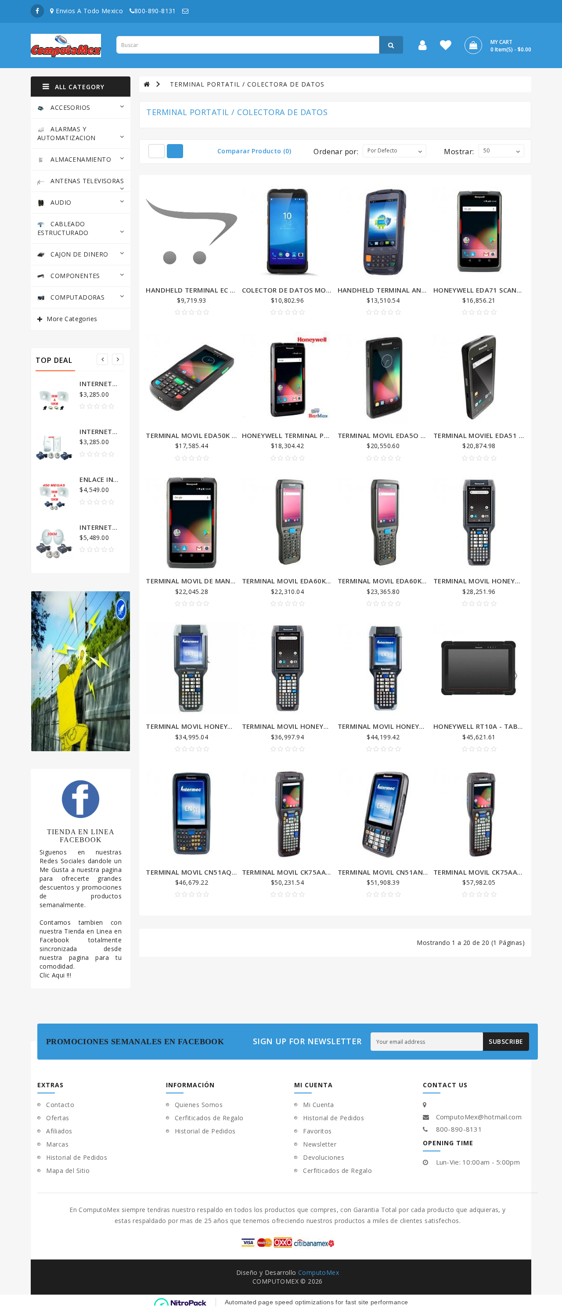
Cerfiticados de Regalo (209, 1118)
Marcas (57, 1144)
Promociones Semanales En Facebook (136, 1041)
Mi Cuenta (318, 1104)
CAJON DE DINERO (78, 254)
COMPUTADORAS (76, 297)
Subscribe (506, 1041)
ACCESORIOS (69, 107)
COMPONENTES (74, 275)
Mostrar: (459, 151)
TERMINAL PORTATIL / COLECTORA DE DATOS (247, 84)
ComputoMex (318, 1272)
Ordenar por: (335, 151)
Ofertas (57, 1118)
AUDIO (60, 202)
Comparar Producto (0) (254, 151)
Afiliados (59, 1131)
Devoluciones (323, 1157)
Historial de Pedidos (76, 1157)
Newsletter (319, 1144)
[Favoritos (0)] (445, 47)
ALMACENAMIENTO (80, 159)
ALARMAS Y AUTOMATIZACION (66, 133)
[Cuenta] (422, 47)
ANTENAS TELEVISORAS (86, 181)
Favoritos (317, 1131)
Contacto (60, 1104)
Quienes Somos (199, 1104)
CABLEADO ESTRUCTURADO (63, 228)
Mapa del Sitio (68, 1170)
